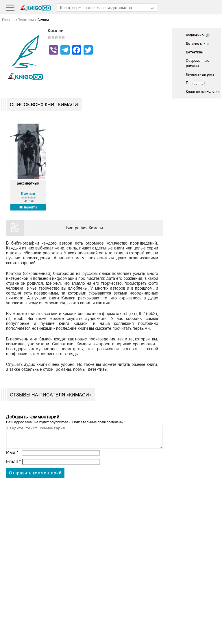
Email (13, 461)
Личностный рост (200, 74)
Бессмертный (28, 183)
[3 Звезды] (56, 37)
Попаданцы (195, 83)
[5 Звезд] (63, 37)
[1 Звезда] (49, 37)
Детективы (195, 52)
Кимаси (28, 193)
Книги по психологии (203, 92)
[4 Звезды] (60, 37)
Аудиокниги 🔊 (198, 35)
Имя (12, 452)
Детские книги (197, 44)
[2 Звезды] (53, 37)
